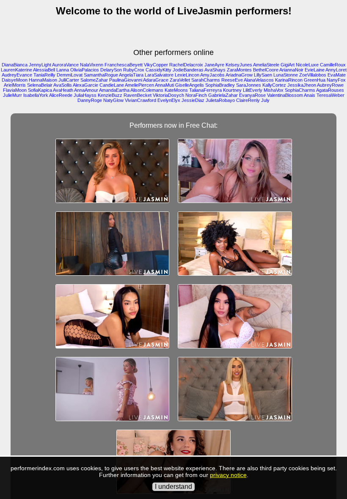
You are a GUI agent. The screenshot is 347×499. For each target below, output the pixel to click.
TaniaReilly (44, 74)
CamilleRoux (333, 64)
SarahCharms (205, 79)
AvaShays (215, 69)
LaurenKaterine (16, 69)
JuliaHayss (85, 95)
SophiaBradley (220, 85)
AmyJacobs (212, 74)
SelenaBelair (39, 85)
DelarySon (111, 69)
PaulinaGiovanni (125, 79)
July (265, 100)
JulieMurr (12, 95)
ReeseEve (232, 79)
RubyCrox (133, 69)
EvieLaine (315, 69)
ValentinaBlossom (285, 95)
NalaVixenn (91, 64)
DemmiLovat (70, 74)
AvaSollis (62, 85)
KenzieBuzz (110, 95)
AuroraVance (65, 64)
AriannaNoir (291, 69)
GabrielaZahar (223, 95)
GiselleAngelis (189, 85)
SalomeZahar (94, 79)
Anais (309, 95)
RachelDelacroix (186, 64)
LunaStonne (285, 74)
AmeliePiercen (139, 85)
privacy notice (228, 475)
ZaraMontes (239, 69)
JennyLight (40, 64)
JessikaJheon (301, 85)
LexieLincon (187, 74)
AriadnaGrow (239, 74)
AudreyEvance (17, 74)
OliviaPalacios (84, 69)
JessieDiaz (193, 100)
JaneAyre (214, 64)
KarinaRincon (289, 79)
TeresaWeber (330, 95)
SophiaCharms (300, 90)
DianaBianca (15, 64)
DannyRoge (89, 100)
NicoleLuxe (307, 64)
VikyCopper (156, 64)
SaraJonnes (248, 85)
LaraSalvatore (159, 74)
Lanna (62, 69)
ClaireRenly (248, 100)
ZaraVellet (180, 79)
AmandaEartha (114, 90)
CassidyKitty (158, 69)
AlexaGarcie (85, 85)
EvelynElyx (168, 100)
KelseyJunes (239, 64)
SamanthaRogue (101, 74)
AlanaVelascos (259, 79)
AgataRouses (330, 90)
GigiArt (288, 64)
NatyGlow (113, 100)
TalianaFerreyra (205, 90)
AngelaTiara (131, 74)
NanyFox (336, 79)
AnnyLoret (336, 69)
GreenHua (314, 79)
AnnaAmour (86, 90)
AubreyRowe (330, 85)
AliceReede (60, 95)
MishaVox (274, 90)
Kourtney (232, 90)
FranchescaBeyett (124, 64)
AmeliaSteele (266, 64)
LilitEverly (252, 90)
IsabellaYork (35, 95)
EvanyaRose (252, 95)
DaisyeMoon (15, 79)
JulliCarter (68, 79)
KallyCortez (274, 85)
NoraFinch (196, 95)
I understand (173, 486)
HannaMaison (43, 79)
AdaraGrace (155, 79)
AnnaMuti (164, 85)
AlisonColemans (146, 90)
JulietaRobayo (220, 100)
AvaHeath (63, 90)
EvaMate (337, 74)
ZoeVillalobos (312, 74)
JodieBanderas (188, 69)
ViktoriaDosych (168, 95)
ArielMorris (15, 85)
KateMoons (176, 90)
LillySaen (263, 74)
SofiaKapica (40, 90)
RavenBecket (137, 95)
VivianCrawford (140, 100)
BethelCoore (265, 69)
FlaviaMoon (15, 90)
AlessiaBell (44, 69)
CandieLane (111, 85)
